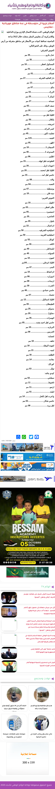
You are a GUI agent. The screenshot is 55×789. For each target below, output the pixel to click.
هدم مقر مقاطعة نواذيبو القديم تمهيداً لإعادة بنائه (41, 707)
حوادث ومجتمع (7, 15)
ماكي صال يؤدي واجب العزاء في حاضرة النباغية (41, 735)
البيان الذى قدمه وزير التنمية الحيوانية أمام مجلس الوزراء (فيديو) (41, 664)
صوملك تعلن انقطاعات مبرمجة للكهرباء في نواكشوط (14, 735)
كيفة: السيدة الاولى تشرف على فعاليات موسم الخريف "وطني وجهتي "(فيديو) (39, 595)
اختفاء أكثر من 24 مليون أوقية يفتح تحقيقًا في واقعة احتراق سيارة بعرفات (14, 709)
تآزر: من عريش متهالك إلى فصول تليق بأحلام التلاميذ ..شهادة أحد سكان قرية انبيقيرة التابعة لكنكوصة (39, 611)
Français (17, 19)
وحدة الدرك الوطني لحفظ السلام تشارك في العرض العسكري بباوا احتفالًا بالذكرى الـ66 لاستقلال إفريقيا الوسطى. (40, 639)
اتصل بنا (26, 19)
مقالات (51, 19)
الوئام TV (45, 587)
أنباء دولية (17, 15)
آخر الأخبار (43, 15)
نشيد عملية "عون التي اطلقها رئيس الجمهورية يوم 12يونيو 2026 (43, 650)
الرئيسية (51, 15)
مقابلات (44, 19)
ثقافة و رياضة (35, 19)
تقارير (25, 15)
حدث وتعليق (33, 15)
